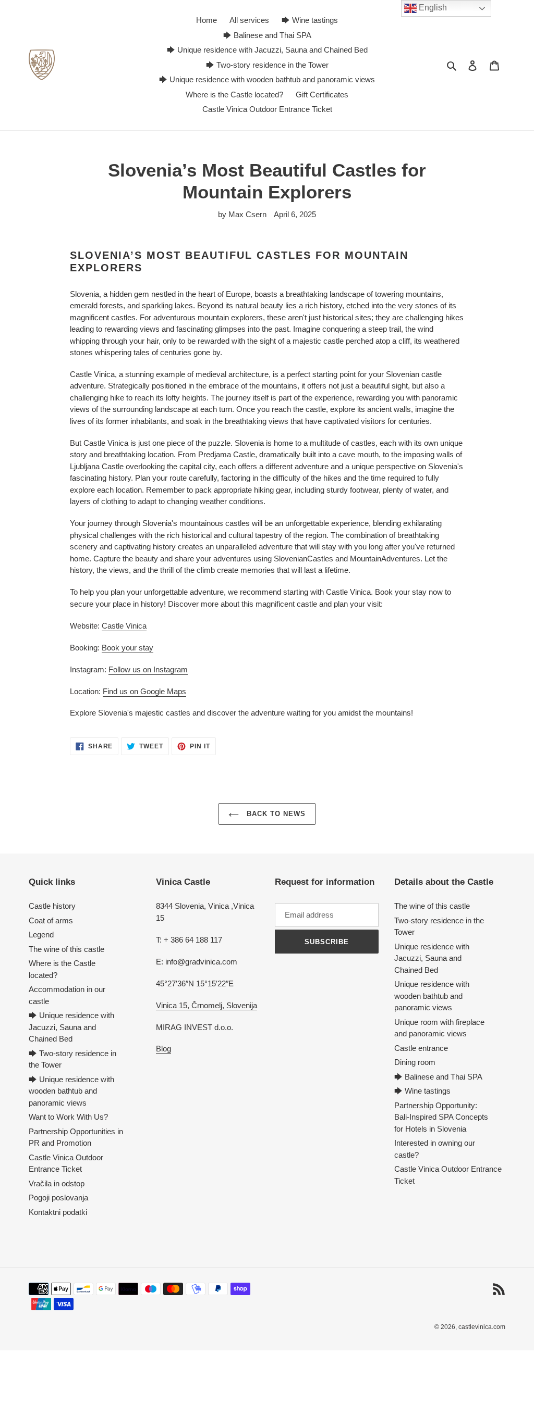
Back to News (275, 814)
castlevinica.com (481, 1327)
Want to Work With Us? (68, 1116)
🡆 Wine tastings (422, 1090)
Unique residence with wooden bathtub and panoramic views (431, 996)
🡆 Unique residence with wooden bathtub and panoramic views (71, 1091)
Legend (41, 934)
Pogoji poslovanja (58, 1197)
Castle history (52, 905)
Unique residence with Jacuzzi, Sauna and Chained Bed (431, 958)
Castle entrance (421, 1048)
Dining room (414, 1062)
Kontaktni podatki (58, 1212)
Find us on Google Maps (144, 691)
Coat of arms (51, 920)
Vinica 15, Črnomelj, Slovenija (206, 1005)
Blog (163, 1048)
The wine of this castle (66, 949)
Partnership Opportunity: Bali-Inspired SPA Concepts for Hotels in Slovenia (441, 1117)
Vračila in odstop (56, 1183)
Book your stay (127, 647)
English (432, 7)
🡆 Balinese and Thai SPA (438, 1076)
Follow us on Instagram (148, 669)
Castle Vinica (124, 625)
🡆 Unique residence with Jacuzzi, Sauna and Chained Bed (71, 1027)
